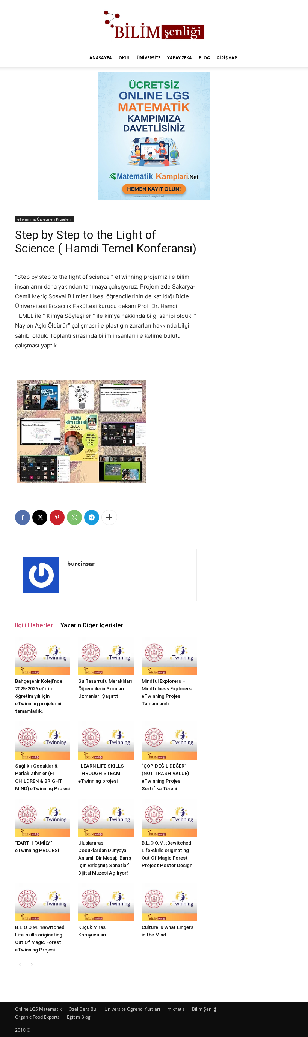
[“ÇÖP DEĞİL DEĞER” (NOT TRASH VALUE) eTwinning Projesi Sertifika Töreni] (169, 740)
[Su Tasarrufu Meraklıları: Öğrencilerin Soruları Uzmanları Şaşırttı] (105, 656)
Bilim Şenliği (204, 1009)
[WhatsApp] (74, 517)
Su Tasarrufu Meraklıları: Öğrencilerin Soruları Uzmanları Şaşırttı (105, 688)
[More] (109, 517)
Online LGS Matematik (38, 1009)
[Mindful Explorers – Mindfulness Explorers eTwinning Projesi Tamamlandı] (169, 656)
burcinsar (81, 563)
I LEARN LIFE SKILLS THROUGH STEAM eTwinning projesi (101, 773)
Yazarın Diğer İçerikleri (92, 625)
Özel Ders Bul (83, 1009)
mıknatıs (176, 1009)
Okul (124, 57)
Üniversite (148, 57)
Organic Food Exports (37, 1017)
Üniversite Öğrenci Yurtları (132, 1009)
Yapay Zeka (179, 57)
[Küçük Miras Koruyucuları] (105, 902)
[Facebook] (22, 517)
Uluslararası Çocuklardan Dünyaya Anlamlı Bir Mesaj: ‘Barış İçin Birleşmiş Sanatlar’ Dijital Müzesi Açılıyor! (104, 858)
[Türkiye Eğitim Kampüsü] (154, 25)
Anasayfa (100, 57)
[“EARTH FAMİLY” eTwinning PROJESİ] (42, 818)
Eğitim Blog (79, 1017)
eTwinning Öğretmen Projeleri (44, 219)
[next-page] (31, 964)
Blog (204, 57)
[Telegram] (91, 517)
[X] (39, 517)
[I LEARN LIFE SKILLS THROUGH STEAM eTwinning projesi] (105, 740)
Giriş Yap (227, 57)
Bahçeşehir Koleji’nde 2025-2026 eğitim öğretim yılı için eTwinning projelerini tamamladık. (38, 696)
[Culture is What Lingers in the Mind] (169, 902)
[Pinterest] (57, 517)
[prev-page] (19, 964)
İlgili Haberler (34, 625)
